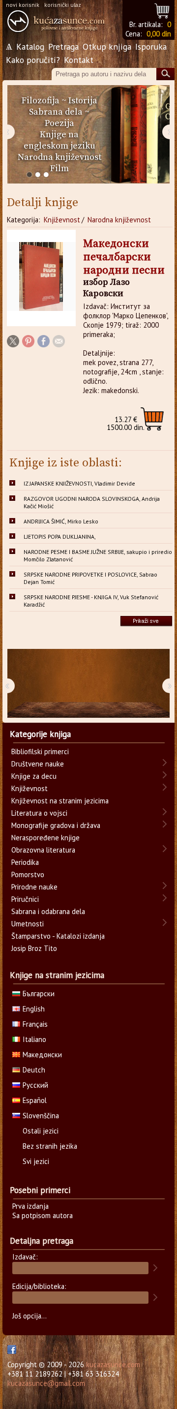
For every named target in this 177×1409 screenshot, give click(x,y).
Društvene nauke (37, 763)
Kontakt (78, 59)
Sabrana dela (56, 112)
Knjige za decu (34, 776)
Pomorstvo (27, 874)
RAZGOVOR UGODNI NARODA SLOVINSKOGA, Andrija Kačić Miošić (92, 502)
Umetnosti (27, 923)
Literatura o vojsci (39, 813)
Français (35, 1024)
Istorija (82, 100)
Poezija (59, 123)
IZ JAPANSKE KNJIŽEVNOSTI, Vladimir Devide (79, 483)
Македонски (42, 1054)
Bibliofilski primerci (40, 751)
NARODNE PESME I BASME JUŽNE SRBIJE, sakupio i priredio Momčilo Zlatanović (98, 555)
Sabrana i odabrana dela (48, 911)
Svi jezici (36, 1161)
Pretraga (63, 46)
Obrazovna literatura (43, 850)
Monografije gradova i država (55, 825)
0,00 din (159, 33)
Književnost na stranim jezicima (60, 800)
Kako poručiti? (33, 59)
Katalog (30, 46)
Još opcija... (29, 1315)
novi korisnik (22, 4)
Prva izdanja (30, 1206)
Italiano (34, 1039)
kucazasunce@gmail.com (46, 1383)
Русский (35, 1085)
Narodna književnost (59, 157)
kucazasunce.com (113, 1364)
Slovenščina (41, 1115)
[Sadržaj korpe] (162, 9)
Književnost (62, 219)
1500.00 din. (126, 423)
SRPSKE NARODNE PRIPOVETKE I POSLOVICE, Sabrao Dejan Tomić (90, 578)
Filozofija (40, 100)
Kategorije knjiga (40, 734)
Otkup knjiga (107, 46)
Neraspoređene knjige (45, 837)
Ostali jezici (41, 1130)
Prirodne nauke (34, 886)
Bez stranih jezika (50, 1146)
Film (59, 168)
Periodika (25, 862)
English (34, 1008)
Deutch (34, 1069)
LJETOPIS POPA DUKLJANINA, (60, 536)
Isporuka (151, 46)
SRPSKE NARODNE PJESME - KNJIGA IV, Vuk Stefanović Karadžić (91, 600)
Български (39, 993)
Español (35, 1100)
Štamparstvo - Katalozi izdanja (58, 936)
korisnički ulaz (62, 4)
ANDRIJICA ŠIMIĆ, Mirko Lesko (61, 521)
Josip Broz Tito (34, 948)
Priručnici (25, 899)
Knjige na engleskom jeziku (59, 140)
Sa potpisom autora (42, 1215)
